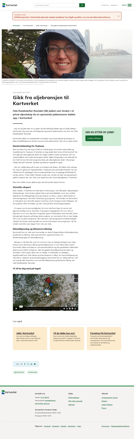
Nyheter (104, 401)
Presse (104, 408)
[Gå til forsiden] (9, 5)
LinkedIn (63, 426)
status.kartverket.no (101, 17)
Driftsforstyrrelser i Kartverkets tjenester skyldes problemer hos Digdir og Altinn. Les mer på (53, 17)
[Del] (21, 364)
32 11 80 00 (45, 397)
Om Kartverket (32, 372)
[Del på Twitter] (28, 364)
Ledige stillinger (94, 138)
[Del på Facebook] (25, 364)
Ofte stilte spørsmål (75, 401)
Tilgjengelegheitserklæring (120, 426)
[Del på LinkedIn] (31, 364)
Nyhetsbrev (72, 426)
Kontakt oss (105, 5)
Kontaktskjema (50, 400)
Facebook (47, 426)
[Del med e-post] (35, 364)
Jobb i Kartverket (19, 372)
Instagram (55, 426)
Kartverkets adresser (42, 404)
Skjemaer (71, 405)
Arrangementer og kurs (110, 398)
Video (79, 426)
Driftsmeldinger (73, 398)
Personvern (106, 426)
